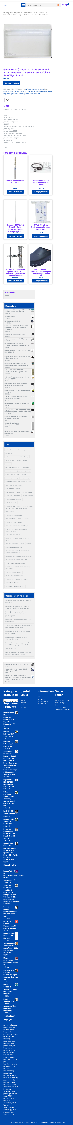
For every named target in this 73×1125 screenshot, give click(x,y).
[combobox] (10, 700)
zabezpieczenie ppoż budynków (14, 575)
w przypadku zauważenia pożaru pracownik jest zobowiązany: (18, 567)
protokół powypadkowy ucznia (14, 522)
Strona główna (8, 13)
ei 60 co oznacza (10, 474)
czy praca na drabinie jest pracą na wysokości (18, 471)
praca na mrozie (10, 511)
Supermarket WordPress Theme (42, 1122)
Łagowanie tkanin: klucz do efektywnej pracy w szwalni (10, 1077)
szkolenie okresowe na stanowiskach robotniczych (19, 556)
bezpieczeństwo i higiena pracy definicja (16, 460)
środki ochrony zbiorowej (12, 582)
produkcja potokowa (23, 518)
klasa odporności (40, 91)
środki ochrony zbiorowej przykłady (15, 586)
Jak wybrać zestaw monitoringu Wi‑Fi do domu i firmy (10, 1027)
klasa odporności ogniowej (13, 488)
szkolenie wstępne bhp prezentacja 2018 (16, 559)
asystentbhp (9, 453)
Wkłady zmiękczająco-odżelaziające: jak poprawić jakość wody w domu (9, 1109)
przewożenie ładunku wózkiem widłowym (17, 525)
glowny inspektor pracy (12, 478)
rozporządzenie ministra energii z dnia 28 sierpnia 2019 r (19, 539)
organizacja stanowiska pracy (13, 499)
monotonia (17, 495)
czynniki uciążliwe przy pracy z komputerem (17, 467)
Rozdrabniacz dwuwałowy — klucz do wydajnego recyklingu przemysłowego (10, 1036)
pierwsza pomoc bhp (11, 502)
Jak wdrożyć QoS (11, 649)
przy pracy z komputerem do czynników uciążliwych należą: (16, 530)
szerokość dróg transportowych (14, 547)
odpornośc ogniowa (28, 495)
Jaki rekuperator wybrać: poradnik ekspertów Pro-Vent (10, 1084)
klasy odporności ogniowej (13, 492)
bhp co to (8, 464)
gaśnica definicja (21, 474)
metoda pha (9, 495)
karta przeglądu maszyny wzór (14, 485)
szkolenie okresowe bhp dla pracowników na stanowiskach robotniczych (17, 551)
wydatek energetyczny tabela (13, 572)
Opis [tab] (8, 100)
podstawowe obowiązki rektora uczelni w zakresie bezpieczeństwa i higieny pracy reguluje (19, 507)
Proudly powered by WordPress (18, 1122)
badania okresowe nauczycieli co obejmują (17, 457)
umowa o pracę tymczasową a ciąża (15, 563)
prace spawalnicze (11, 518)
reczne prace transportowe (13, 534)
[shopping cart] (66, 5)
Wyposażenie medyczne (22, 13)
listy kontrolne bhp (27, 492)
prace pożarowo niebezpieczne (14, 515)
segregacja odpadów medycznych (15, 543)
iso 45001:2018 (25, 478)
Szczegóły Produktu (12, 83)
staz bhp (28, 543)
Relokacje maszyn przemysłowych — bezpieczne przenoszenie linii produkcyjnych (17, 614)
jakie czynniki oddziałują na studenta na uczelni (18, 481)
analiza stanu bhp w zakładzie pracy (15, 450)
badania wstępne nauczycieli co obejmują (18, 91)
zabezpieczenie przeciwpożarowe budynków (23, 94)
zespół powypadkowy (22, 579)
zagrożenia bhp (10, 579)
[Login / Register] (63, 5)
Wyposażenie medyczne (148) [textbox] (11, 701)
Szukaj (58, 4)
